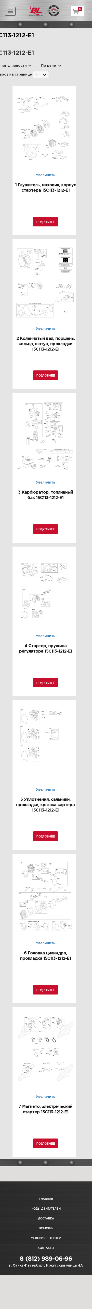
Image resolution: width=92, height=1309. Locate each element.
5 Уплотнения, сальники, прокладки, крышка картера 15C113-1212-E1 (45, 805)
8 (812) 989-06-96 (46, 1259)
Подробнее (45, 222)
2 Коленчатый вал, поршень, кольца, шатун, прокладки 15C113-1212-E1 (45, 344)
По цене (48, 65)
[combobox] (41, 74)
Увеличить (45, 175)
